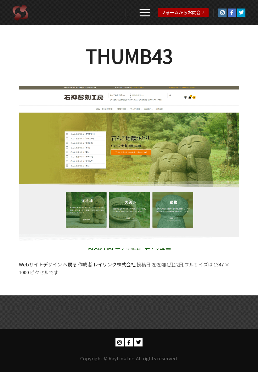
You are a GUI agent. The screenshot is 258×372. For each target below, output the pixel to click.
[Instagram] (222, 13)
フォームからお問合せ (183, 12)
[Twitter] (241, 13)
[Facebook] (232, 13)
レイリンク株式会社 (114, 264)
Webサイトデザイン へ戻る (48, 264)
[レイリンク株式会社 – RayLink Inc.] (20, 12)
